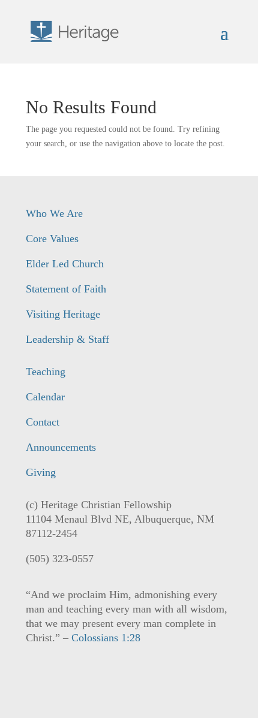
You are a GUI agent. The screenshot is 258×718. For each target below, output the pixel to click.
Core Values (52, 239)
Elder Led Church (65, 264)
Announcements (61, 447)
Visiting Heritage (63, 314)
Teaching (45, 372)
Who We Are (54, 213)
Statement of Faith (66, 289)
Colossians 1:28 (105, 638)
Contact (42, 422)
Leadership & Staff (67, 339)
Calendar (45, 397)
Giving (41, 472)
